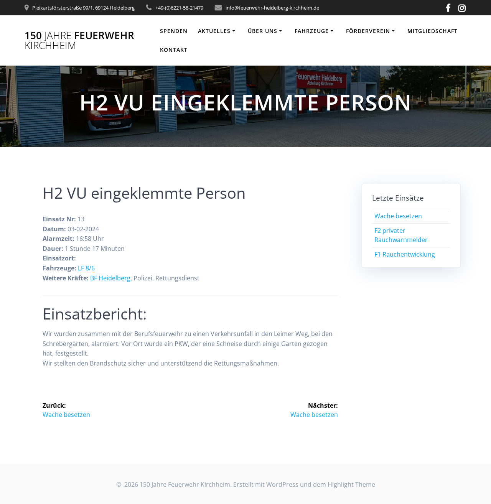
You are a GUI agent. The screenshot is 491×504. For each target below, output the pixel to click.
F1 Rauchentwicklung (404, 254)
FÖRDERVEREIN (368, 31)
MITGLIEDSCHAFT (432, 31)
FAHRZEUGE (312, 31)
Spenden (174, 31)
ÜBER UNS (262, 31)
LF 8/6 (86, 268)
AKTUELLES (214, 31)
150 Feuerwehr (79, 40)
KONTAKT (174, 49)
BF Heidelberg (110, 278)
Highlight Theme (351, 484)
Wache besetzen (398, 216)
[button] (475, 11)
